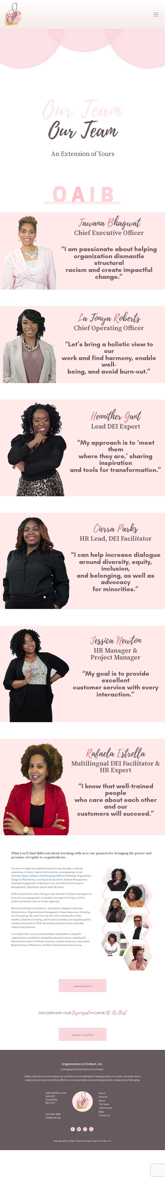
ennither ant (115, 416)
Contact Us (104, 1115)
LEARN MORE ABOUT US (82, 986)
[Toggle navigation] (156, 15)
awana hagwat (109, 223)
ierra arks (116, 528)
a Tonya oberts (109, 318)
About (102, 1100)
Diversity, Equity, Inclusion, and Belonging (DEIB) (36, 875)
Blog (101, 1111)
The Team (104, 1104)
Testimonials (105, 1107)
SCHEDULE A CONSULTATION (82, 1035)
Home (102, 1093)
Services (103, 1096)
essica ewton (115, 640)
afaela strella (115, 753)
